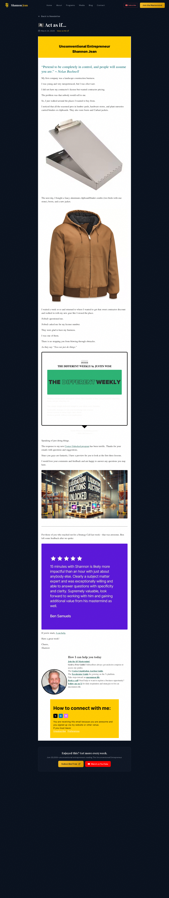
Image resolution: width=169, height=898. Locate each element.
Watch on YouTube (99, 764)
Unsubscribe (59, 731)
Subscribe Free (69, 764)
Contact (101, 5)
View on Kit (62, 31)
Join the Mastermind (152, 5)
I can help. (61, 632)
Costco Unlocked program (77, 446)
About (59, 5)
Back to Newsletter (50, 16)
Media (82, 5)
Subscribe (132, 5)
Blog (91, 5)
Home (49, 5)
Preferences (73, 731)
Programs (70, 5)
